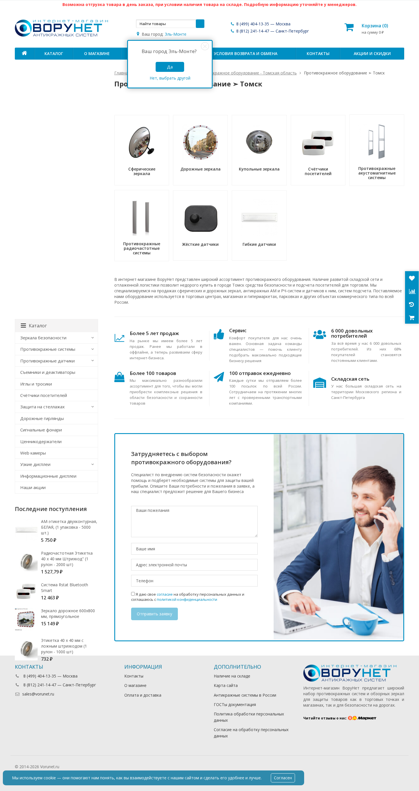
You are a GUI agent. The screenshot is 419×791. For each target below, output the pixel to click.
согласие (165, 594)
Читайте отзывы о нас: (325, 718)
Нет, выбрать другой (170, 78)
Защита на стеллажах (42, 406)
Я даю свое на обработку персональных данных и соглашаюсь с (187, 597)
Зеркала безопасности (43, 337)
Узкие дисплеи (35, 464)
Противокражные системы (47, 349)
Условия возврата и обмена (245, 53)
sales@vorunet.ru (38, 694)
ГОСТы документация (235, 704)
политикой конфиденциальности (187, 599)
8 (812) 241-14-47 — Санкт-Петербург (272, 31)
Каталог (53, 53)
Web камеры (33, 453)
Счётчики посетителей (43, 395)
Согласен (283, 777)
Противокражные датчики (47, 361)
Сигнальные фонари (41, 430)
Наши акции (33, 487)
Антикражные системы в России (245, 695)
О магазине (97, 53)
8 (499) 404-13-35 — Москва (262, 24)
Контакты (318, 53)
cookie (50, 777)
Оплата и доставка (142, 695)
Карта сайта (226, 685)
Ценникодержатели (41, 441)
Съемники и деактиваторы (47, 372)
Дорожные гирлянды (42, 418)
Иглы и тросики (36, 384)
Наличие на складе (232, 676)
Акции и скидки (372, 53)
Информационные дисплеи (48, 476)
